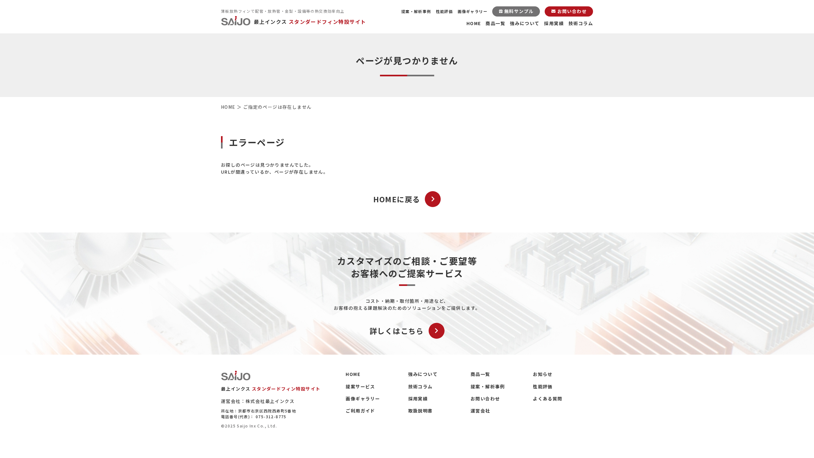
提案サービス (360, 386)
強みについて (524, 23)
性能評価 (444, 11)
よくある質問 (547, 398)
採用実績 (554, 23)
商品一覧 (495, 23)
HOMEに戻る (396, 199)
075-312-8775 (271, 416)
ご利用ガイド (360, 410)
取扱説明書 (420, 410)
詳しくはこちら (396, 330)
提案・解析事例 (416, 11)
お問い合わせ (485, 398)
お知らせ (543, 374)
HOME (473, 23)
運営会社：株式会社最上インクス (257, 401)
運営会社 (480, 410)
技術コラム (581, 23)
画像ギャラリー (472, 11)
